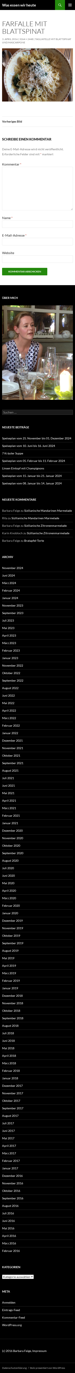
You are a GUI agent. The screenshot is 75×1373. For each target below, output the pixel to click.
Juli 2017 (8, 1123)
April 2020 (9, 890)
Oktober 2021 (11, 755)
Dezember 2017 (12, 1085)
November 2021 (12, 748)
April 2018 (9, 1055)
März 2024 (9, 583)
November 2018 (12, 1003)
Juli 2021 (8, 778)
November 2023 (12, 605)
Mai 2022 (8, 703)
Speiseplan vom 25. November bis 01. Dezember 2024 (36, 438)
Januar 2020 (10, 913)
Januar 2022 (10, 733)
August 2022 (10, 688)
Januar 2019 (10, 988)
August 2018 (10, 1025)
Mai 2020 (8, 883)
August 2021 (10, 770)
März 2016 (9, 1243)
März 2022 (9, 718)
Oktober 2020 (11, 845)
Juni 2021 (8, 785)
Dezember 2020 (12, 830)
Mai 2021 (8, 793)
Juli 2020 (8, 868)
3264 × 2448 (26, 39)
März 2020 (9, 898)
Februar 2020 (11, 905)
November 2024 (12, 568)
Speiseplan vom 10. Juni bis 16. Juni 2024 (28, 446)
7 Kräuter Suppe (12, 453)
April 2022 (9, 710)
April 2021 (9, 800)
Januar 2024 (10, 598)
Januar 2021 (10, 823)
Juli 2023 (8, 620)
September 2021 (12, 763)
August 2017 (10, 1115)
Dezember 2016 (12, 1175)
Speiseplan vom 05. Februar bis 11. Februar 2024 (33, 461)
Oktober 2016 (11, 1190)
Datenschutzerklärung (14, 1367)
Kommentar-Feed (13, 1317)
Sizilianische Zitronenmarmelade (45, 525)
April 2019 (9, 965)
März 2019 (9, 973)
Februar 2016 (11, 1251)
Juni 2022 (8, 695)
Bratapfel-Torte (34, 540)
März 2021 (9, 808)
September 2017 (12, 1108)
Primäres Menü (70, 5)
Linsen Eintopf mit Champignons (23, 468)
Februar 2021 (11, 815)
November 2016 (12, 1183)
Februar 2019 (11, 980)
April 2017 (9, 1145)
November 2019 (12, 928)
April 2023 (9, 635)
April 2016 (9, 1236)
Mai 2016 (8, 1228)
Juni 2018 (8, 1040)
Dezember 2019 (12, 920)
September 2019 (12, 943)
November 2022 (12, 665)
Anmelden (8, 1302)
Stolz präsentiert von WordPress (47, 1367)
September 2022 (12, 680)
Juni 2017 (8, 1130)
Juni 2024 (8, 575)
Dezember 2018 (12, 995)
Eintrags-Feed (11, 1310)
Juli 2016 (8, 1213)
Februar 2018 (11, 1070)
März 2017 (9, 1153)
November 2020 (12, 838)
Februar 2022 (11, 725)
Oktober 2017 (11, 1100)
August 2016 (10, 1205)
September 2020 (12, 853)
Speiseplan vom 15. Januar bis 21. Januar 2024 (32, 476)
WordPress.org (12, 1325)
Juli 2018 (8, 1033)
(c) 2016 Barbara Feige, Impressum (24, 1351)
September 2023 (12, 613)
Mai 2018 (8, 1048)
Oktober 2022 (11, 673)
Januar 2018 (10, 1078)
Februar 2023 (11, 650)
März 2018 (9, 1063)
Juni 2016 (8, 1221)
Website (8, 253)
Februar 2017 (11, 1160)
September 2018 (12, 1018)
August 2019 (10, 950)
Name (7, 218)
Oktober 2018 (11, 1010)
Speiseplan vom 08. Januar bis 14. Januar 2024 (32, 483)
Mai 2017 (8, 1138)
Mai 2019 (8, 958)
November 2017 (12, 1093)
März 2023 (9, 643)
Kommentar (11, 164)
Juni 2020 (8, 875)
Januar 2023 (10, 658)
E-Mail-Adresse (14, 235)
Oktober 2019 (11, 935)
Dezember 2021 (12, 740)
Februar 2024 (11, 590)
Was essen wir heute (19, 5)
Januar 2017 (10, 1168)
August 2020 (10, 860)
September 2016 (12, 1198)
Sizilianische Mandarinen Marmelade (48, 510)
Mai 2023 (8, 628)
